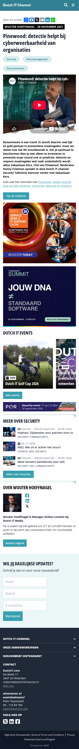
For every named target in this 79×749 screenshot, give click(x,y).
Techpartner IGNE (39, 745)
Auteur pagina (15, 543)
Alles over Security (18, 474)
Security (11, 59)
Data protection (15, 68)
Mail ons (8, 686)
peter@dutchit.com (15, 709)
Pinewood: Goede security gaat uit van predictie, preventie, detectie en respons (37, 184)
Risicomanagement (37, 59)
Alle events (13, 395)
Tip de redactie (16, 196)
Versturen (13, 616)
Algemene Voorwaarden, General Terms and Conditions (34, 734)
